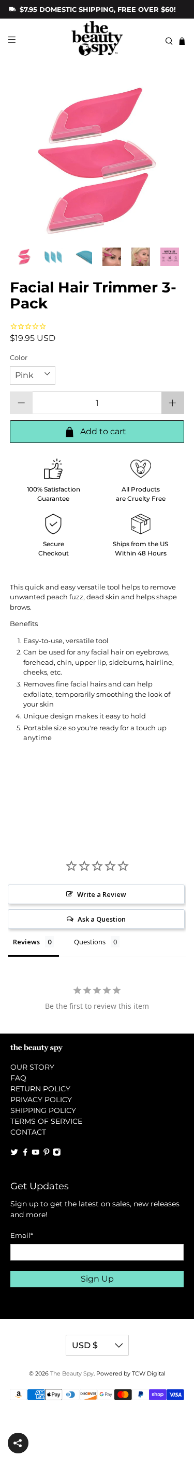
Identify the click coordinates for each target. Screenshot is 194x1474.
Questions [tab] (90, 941)
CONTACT (28, 1132)
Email (21, 1235)
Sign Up (97, 1279)
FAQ (18, 1078)
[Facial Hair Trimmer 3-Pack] (97, 161)
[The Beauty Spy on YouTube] (36, 1153)
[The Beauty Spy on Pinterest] (46, 1153)
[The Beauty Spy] (97, 41)
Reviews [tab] (26, 941)
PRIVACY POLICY (41, 1099)
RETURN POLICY (40, 1088)
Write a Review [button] (101, 894)
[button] (18, 1443)
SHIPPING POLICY (43, 1110)
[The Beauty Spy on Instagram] (57, 1153)
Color (18, 357)
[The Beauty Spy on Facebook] (25, 1153)
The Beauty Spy (72, 1373)
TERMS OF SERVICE (46, 1121)
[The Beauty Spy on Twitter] (14, 1153)
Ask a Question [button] (102, 919)
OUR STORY (32, 1067)
